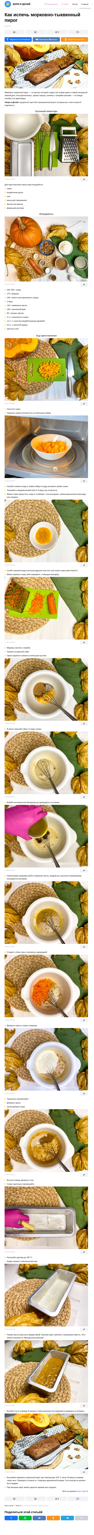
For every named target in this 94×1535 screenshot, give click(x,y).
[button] (15, 32)
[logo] (17, 4)
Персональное (52, 4)
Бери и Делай (82, 1491)
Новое (66, 4)
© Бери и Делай (10, 179)
